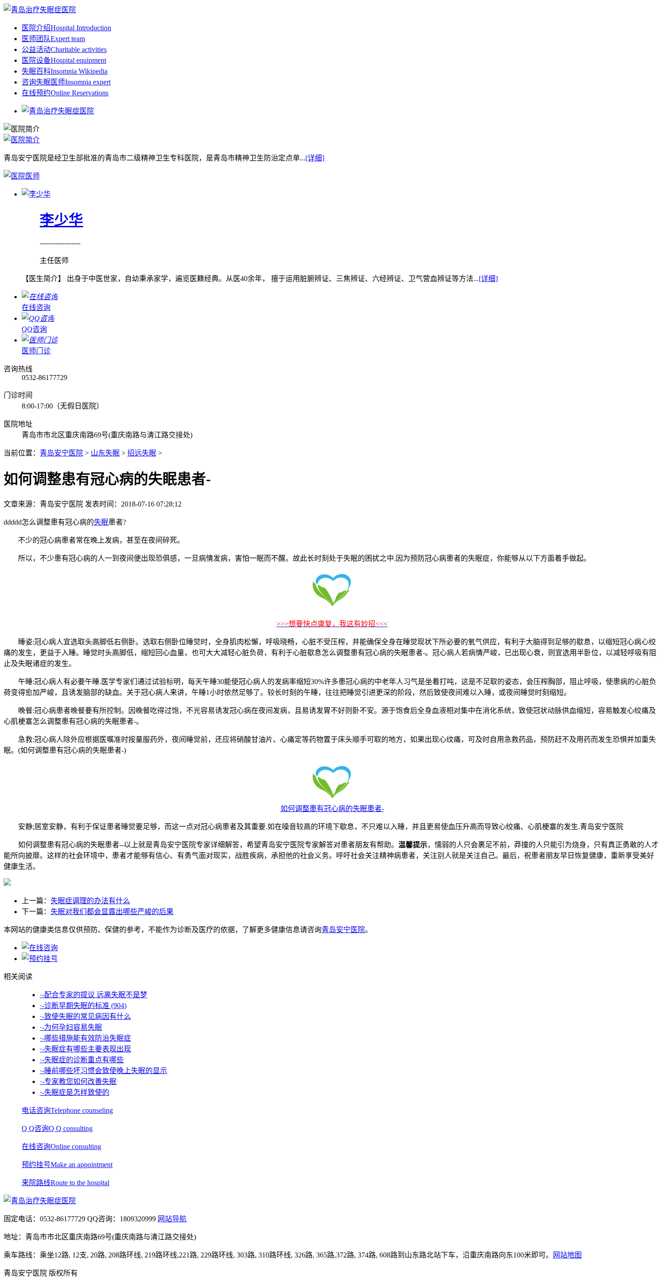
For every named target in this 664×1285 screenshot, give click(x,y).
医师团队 (53, 38)
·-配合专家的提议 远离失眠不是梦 (93, 995)
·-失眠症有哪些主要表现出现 (85, 1049)
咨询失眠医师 (66, 82)
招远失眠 (141, 453)
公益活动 (64, 49)
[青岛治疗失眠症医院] (40, 10)
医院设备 (64, 60)
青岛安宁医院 (61, 453)
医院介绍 (66, 28)
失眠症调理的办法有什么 (90, 901)
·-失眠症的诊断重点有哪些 (82, 1060)
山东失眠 (105, 453)
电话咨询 (67, 1110)
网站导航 (172, 1219)
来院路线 (65, 1183)
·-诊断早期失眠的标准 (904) (83, 1005)
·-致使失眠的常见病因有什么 (85, 1016)
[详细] (314, 158)
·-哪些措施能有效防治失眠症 (85, 1038)
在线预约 (65, 93)
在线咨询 (61, 1146)
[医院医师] (22, 176)
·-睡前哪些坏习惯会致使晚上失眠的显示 (103, 1070)
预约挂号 (67, 1164)
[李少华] (36, 194)
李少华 (61, 220)
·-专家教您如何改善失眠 (78, 1081)
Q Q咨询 (57, 1128)
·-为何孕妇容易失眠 (71, 1027)
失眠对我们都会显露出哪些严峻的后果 (112, 911)
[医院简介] (22, 140)
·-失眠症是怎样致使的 (74, 1092)
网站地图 (567, 1255)
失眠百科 (65, 71)
